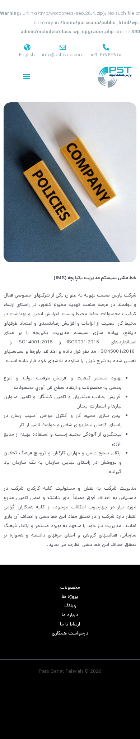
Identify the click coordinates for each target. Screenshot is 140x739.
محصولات (70, 587)
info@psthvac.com (63, 54)
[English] (27, 47)
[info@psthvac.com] (63, 47)
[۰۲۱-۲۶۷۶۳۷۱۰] (106, 47)
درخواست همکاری (70, 633)
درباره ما (70, 614)
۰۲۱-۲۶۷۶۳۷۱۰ (106, 54)
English (27, 54)
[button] (26, 76)
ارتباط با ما (70, 624)
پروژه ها (70, 596)
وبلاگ (70, 605)
